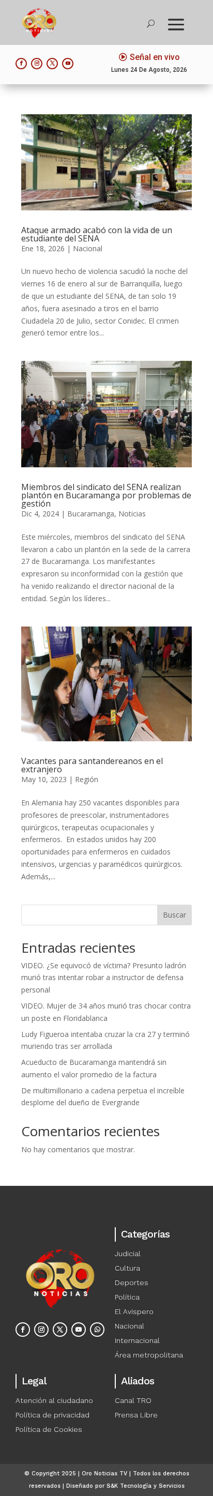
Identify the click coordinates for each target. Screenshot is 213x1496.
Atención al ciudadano (54, 1400)
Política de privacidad (52, 1415)
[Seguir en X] (52, 63)
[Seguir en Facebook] (21, 63)
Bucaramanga (90, 513)
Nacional (87, 248)
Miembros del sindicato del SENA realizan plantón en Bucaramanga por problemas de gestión (106, 495)
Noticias (132, 513)
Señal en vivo (155, 57)
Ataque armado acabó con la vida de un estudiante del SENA (96, 234)
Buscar (174, 915)
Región (86, 779)
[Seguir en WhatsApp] (97, 1329)
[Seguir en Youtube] (67, 63)
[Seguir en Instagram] (36, 63)
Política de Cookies (49, 1429)
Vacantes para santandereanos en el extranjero (92, 765)
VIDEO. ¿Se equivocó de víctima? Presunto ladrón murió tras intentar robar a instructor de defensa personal (103, 977)
